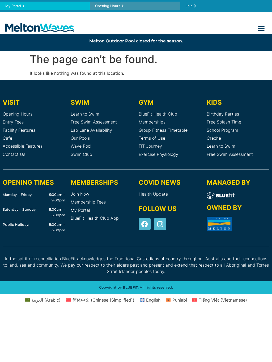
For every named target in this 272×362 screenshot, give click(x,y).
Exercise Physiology (158, 154)
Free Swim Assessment (94, 122)
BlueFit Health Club (158, 114)
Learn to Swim (85, 114)
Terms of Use (152, 138)
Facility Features (19, 130)
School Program (222, 130)
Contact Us (14, 154)
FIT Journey (150, 146)
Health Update (153, 194)
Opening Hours (17, 114)
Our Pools (80, 138)
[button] (261, 28)
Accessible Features (22, 146)
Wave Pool (81, 146)
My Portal (80, 210)
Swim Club (81, 154)
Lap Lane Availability (91, 130)
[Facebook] (145, 224)
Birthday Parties (223, 114)
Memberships (152, 122)
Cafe (7, 138)
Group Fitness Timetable (163, 130)
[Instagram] (160, 224)
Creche (214, 138)
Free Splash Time (224, 122)
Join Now (80, 194)
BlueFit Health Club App (95, 218)
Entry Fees (13, 122)
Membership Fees (88, 202)
